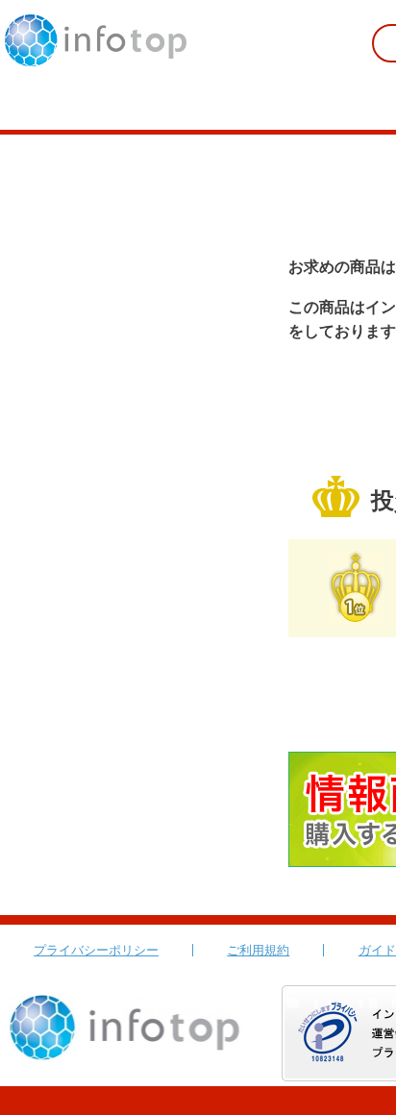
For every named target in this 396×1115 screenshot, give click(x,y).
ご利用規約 (258, 950)
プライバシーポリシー (96, 950)
